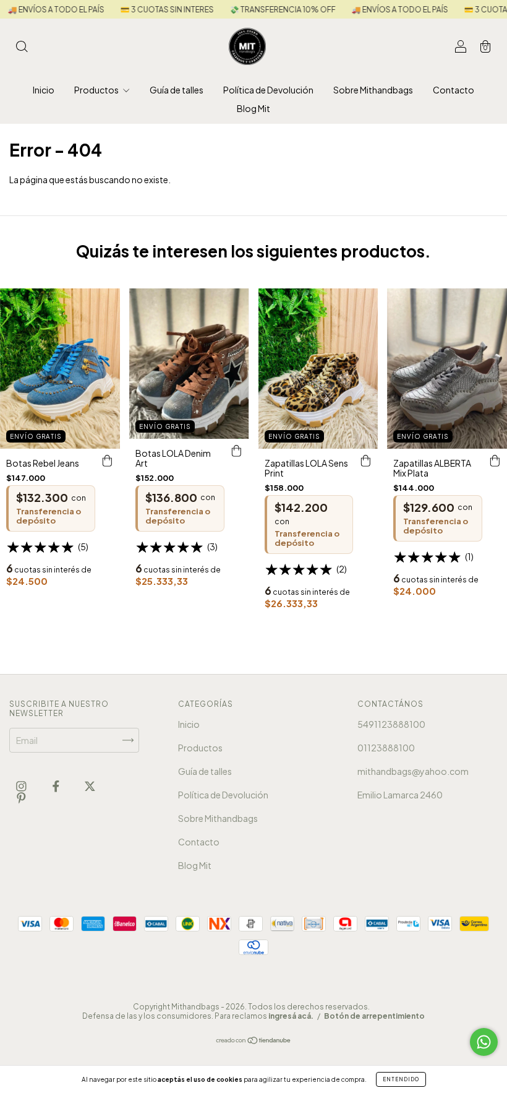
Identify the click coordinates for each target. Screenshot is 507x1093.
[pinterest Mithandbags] (21, 797)
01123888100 (386, 747)
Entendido (401, 1079)
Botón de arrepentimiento (374, 1016)
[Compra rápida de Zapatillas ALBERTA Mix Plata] (494, 461)
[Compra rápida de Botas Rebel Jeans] (107, 461)
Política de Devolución (268, 89)
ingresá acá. (290, 1016)
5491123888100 (391, 724)
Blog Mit (253, 108)
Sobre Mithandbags (373, 89)
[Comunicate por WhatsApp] (484, 1042)
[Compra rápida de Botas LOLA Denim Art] (236, 451)
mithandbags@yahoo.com (413, 771)
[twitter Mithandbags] (90, 785)
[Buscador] (21, 47)
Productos (97, 89)
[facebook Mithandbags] (56, 785)
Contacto (453, 89)
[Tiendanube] (253, 1041)
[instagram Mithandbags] (22, 785)
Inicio (43, 89)
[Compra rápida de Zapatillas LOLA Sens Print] (365, 461)
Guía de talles (176, 89)
